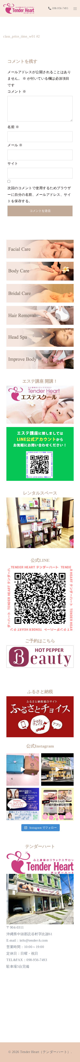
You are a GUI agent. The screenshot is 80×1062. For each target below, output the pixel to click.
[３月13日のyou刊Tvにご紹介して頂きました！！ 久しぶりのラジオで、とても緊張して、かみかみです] (57, 804)
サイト (12, 163)
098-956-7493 (60, 8)
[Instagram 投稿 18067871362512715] (57, 769)
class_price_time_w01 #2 (21, 36)
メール (15, 145)
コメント (16, 91)
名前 (13, 127)
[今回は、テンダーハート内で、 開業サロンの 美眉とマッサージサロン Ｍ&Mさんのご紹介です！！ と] (22, 804)
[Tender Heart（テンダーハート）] (18, 8)
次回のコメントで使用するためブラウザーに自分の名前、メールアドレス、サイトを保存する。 (39, 194)
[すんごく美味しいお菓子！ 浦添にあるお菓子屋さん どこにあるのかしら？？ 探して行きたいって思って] (22, 769)
